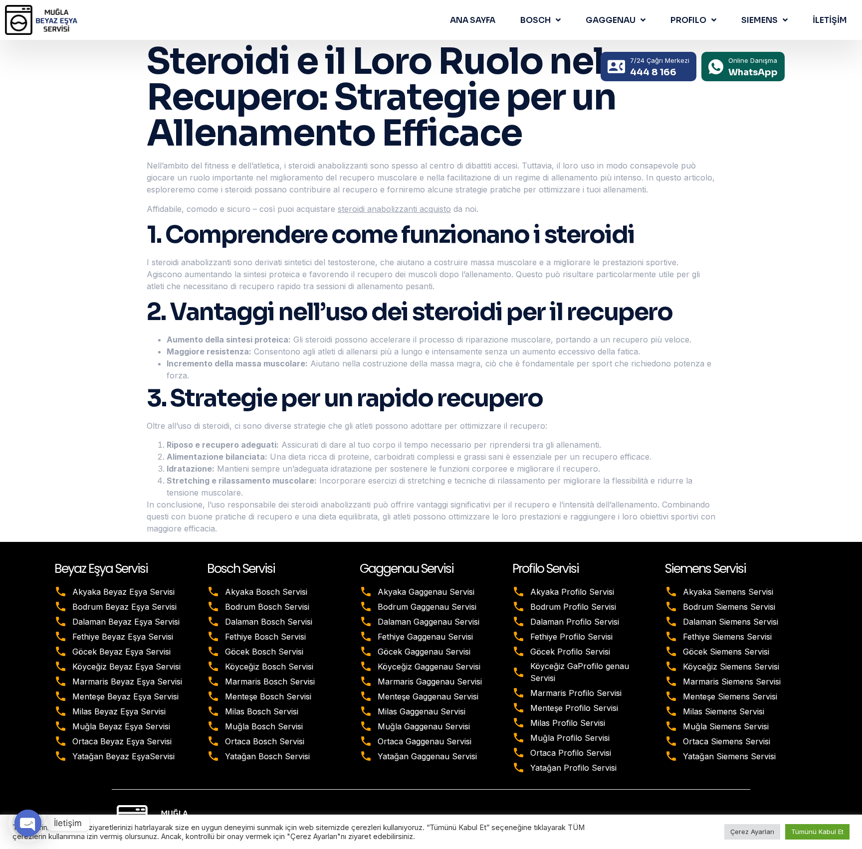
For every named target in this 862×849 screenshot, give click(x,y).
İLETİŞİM (830, 20)
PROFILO (688, 20)
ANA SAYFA (472, 20)
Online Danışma (752, 60)
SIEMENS (759, 20)
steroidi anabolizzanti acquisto (394, 209)
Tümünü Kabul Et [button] (817, 832)
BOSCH (535, 20)
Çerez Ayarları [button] (752, 832)
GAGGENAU (611, 20)
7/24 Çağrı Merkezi (659, 60)
